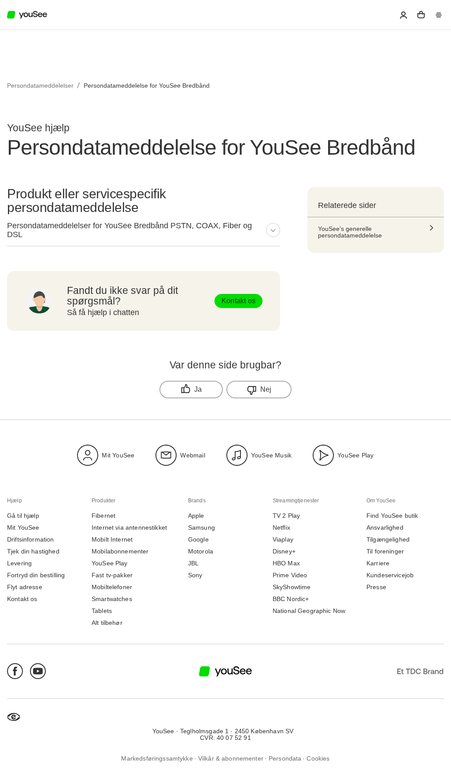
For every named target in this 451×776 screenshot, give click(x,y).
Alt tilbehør (107, 623)
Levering (19, 563)
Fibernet (103, 515)
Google (198, 539)
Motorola (200, 551)
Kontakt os (238, 300)
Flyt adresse (24, 587)
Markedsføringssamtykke (156, 758)
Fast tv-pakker (112, 575)
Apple (196, 515)
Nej (266, 389)
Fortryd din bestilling (36, 575)
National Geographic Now (309, 611)
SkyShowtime (292, 587)
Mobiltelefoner (112, 587)
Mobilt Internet (112, 539)
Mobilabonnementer (120, 551)
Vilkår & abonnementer (230, 758)
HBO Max (286, 563)
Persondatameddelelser (40, 85)
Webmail (192, 455)
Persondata (285, 758)
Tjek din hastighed (33, 551)
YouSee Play (355, 455)
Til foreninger (385, 551)
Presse (376, 587)
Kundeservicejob (390, 575)
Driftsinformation (30, 539)
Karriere (377, 563)
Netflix (281, 527)
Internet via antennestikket (129, 527)
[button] (403, 15)
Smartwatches (112, 599)
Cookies (318, 758)
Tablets (102, 611)
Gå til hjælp (23, 515)
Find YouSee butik (392, 515)
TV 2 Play (286, 515)
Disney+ (284, 551)
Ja (198, 389)
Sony (195, 575)
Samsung (201, 527)
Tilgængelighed (388, 539)
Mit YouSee (118, 455)
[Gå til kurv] (421, 15)
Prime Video (290, 575)
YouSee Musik (271, 455)
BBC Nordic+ (291, 599)
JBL (193, 563)
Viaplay (283, 539)
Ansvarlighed (384, 527)
